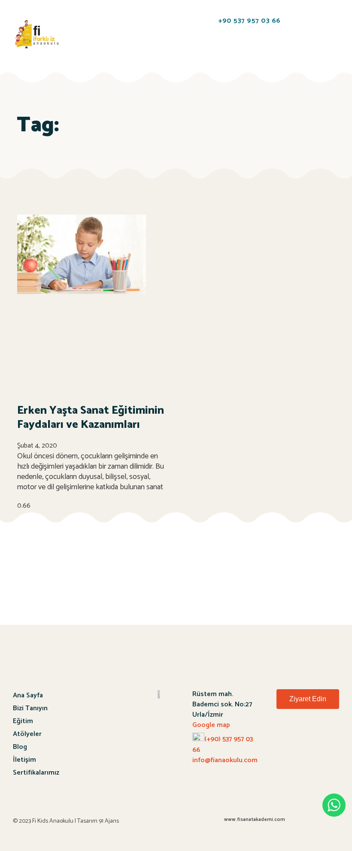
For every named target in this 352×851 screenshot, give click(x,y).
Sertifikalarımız (36, 772)
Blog (20, 747)
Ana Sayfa (28, 695)
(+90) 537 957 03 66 (222, 744)
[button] (82, 21)
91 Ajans (109, 821)
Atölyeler (27, 734)
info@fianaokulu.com (225, 760)
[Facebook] (305, 737)
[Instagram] (328, 737)
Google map (211, 725)
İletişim (24, 760)
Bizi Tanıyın (30, 708)
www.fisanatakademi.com (254, 819)
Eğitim (23, 721)
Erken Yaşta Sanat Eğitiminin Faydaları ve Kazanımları (90, 417)
